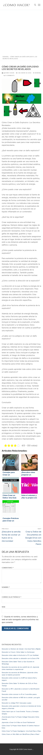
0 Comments (9, 75)
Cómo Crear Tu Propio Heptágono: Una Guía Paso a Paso (21, 731)
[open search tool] (35, 5)
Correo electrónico (11, 597)
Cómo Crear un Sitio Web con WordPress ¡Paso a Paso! (20, 734)
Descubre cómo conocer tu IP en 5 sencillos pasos (19, 694)
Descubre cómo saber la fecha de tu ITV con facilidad (20, 655)
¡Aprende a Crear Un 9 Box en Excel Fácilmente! (18, 722)
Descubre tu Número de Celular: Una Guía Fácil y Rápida (21, 649)
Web (3, 607)
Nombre (6, 587)
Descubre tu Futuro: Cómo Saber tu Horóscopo (18, 652)
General (6, 56)
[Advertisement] (21, 32)
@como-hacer (8, 73)
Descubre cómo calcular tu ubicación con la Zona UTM (20, 658)
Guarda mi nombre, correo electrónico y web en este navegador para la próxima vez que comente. (20, 619)
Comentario (8, 568)
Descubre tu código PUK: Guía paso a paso (16, 703)
